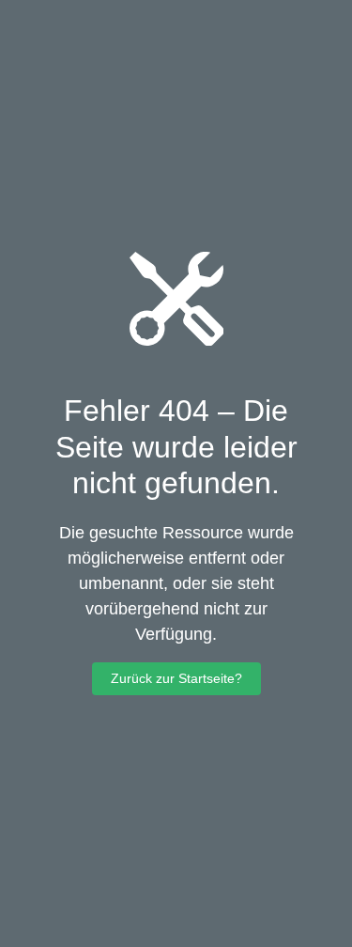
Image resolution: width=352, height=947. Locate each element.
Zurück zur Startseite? (176, 678)
